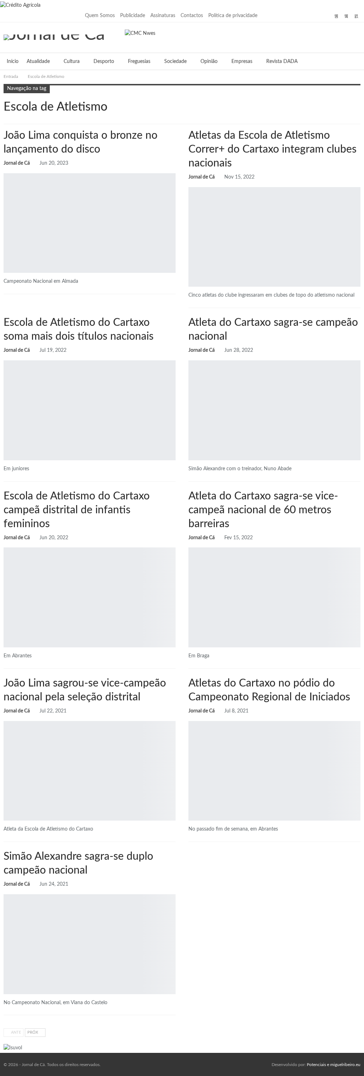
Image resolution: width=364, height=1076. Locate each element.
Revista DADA (282, 61)
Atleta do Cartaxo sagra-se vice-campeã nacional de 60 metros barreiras (263, 510)
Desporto (103, 61)
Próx (33, 1032)
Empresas (241, 61)
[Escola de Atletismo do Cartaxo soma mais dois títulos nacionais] (90, 410)
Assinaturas (162, 15)
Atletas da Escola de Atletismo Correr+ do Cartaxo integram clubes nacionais (272, 149)
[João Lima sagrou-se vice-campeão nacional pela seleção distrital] (90, 771)
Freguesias (139, 61)
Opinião (209, 61)
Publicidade (132, 15)
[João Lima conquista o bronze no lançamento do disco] (90, 223)
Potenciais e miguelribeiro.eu (333, 1064)
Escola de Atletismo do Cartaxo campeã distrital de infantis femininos (77, 510)
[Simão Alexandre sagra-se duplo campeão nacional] (90, 944)
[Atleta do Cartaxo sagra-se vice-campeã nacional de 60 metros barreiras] (274, 597)
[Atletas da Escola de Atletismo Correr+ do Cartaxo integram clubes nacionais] (274, 237)
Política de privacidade (232, 15)
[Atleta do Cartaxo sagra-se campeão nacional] (274, 410)
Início (12, 61)
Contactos (192, 15)
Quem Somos (100, 15)
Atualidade (38, 61)
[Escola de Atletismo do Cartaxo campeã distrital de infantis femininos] (90, 597)
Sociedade (175, 61)
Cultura (72, 61)
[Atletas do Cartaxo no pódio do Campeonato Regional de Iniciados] (274, 771)
